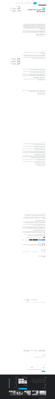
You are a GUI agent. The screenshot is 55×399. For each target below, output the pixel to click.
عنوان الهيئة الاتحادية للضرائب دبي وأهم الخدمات (33, 31)
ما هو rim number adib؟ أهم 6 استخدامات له (41, 256)
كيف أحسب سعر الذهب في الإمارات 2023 (26, 300)
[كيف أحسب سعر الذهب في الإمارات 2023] (25, 275)
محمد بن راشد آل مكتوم (34, 381)
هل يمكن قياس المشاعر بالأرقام (43, 394)
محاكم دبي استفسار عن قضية (39, 381)
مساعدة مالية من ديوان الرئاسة (36, 382)
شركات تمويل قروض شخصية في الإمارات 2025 (13, 61)
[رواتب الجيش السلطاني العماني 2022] (18, 64)
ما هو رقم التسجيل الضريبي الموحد (35, 152)
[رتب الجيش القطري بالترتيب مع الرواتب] (18, 9)
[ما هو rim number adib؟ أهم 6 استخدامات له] (41, 253)
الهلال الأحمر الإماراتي (44, 380)
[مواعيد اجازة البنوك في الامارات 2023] (33, 326)
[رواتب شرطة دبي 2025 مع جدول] (25, 383)
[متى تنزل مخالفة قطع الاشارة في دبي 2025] (19, 379)
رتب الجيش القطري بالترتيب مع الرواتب (13, 8)
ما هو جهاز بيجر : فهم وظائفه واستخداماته (12, 394)
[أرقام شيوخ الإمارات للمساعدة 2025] (25, 381)
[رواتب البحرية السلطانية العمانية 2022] (18, 59)
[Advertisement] (33, 19)
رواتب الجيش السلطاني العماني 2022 (13, 64)
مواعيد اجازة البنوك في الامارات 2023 (33, 350)
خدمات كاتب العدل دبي (38, 380)
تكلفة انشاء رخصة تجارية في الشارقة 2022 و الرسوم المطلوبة (41, 350)
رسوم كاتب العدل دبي (44, 381)
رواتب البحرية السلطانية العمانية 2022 (13, 59)
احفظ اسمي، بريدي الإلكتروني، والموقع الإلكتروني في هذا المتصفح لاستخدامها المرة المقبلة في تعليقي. (36, 369)
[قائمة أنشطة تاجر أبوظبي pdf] (33, 275)
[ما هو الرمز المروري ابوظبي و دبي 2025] (22, 381)
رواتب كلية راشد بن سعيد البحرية (28, 394)
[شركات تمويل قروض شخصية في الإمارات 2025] (18, 62)
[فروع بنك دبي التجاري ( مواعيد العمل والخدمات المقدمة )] (25, 326)
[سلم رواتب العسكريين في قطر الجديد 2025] (18, 34)
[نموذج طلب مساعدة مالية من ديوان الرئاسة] (19, 383)
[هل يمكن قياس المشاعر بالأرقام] (25, 379)
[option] (42, 393)
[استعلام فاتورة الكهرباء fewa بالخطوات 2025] (19, 381)
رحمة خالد (39, 243)
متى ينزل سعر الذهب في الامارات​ (20, 394)
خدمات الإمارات (15, 387)
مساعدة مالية (45, 382)
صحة (16, 385)
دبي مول (33, 380)
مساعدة (30, 381)
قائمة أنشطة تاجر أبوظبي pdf (34, 299)
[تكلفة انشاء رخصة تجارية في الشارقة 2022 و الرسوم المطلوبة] (41, 326)
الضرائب (35, 25)
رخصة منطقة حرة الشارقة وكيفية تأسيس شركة (33, 227)
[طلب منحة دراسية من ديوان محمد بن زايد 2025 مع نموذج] (22, 383)
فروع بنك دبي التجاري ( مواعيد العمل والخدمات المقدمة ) (26, 350)
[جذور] (27, 1)
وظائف (16, 386)
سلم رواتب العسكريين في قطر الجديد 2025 (13, 11)
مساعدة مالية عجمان (41, 382)
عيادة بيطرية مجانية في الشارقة (35, 394)
